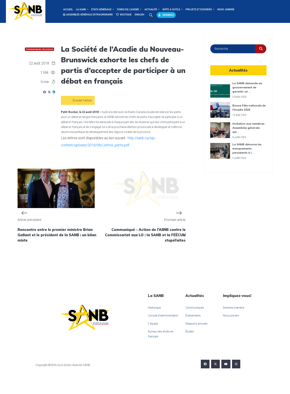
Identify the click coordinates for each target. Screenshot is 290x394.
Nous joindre (225, 9)
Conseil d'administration (163, 315)
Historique (154, 307)
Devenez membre (233, 307)
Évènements (193, 315)
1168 (44, 72)
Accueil (68, 9)
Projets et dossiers (199, 9)
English (139, 14)
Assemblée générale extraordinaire (89, 14)
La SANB (81, 9)
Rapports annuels (196, 323)
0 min (45, 82)
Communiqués (194, 307)
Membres (168, 15)
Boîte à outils (172, 9)
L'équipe (153, 323)
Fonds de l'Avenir (128, 9)
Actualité (151, 9)
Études (189, 331)
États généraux (101, 9)
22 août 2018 (39, 63)
